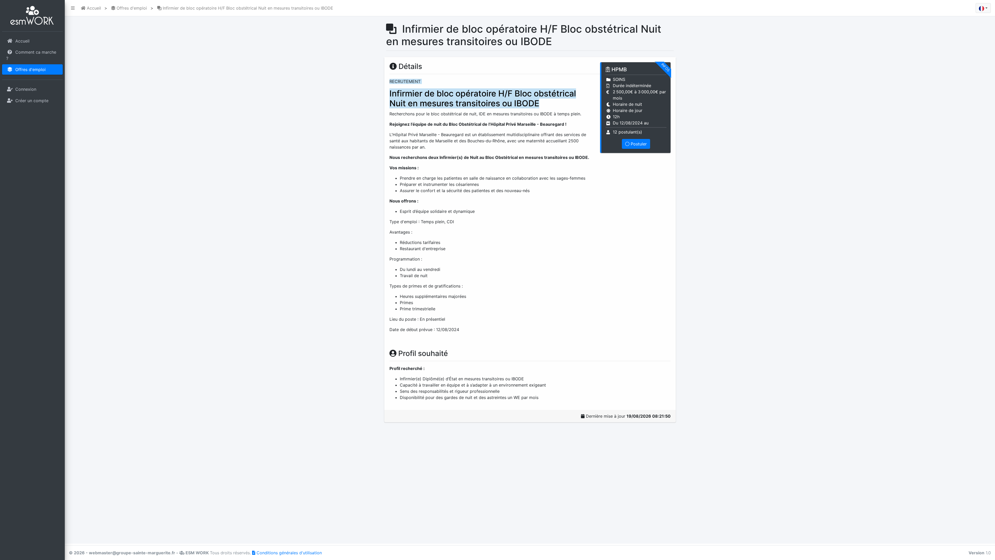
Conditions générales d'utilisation (288, 552)
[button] (72, 8)
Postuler (638, 143)
